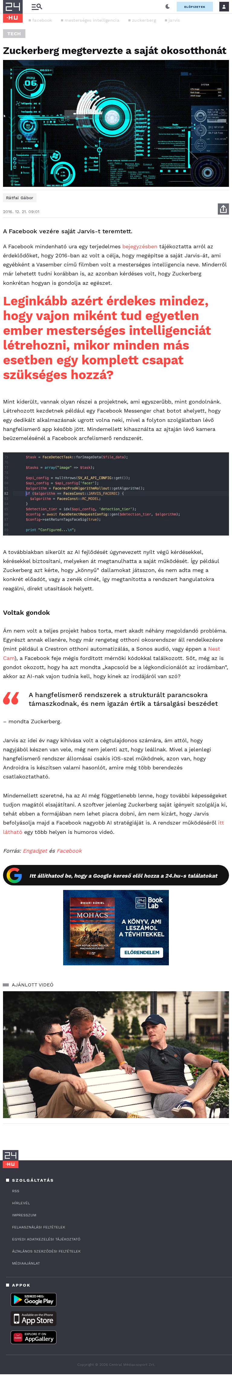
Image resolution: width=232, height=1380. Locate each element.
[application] (116, 1054)
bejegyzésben (139, 246)
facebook (42, 20)
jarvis (174, 20)
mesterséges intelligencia (92, 20)
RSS (15, 1191)
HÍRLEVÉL (21, 1203)
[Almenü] (37, 7)
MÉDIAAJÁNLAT (26, 1263)
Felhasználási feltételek (38, 1227)
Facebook (69, 850)
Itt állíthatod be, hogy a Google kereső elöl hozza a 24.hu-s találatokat (123, 875)
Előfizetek (194, 6)
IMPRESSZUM (24, 1215)
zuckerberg (144, 20)
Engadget (35, 850)
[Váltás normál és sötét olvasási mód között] (167, 6)
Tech (14, 33)
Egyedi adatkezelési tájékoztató (46, 1239)
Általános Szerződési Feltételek (46, 1251)
